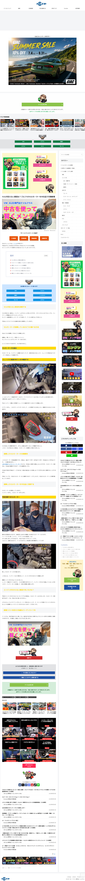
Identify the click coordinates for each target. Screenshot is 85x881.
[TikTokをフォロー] (35, 785)
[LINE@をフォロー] (38, 785)
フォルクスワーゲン (32, 697)
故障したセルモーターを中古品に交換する (20, 268)
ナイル (15, 243)
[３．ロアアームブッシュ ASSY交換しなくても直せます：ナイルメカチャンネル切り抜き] (47, 729)
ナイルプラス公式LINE (72, 580)
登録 (72, 419)
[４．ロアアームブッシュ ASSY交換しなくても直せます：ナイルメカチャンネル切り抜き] (11, 751)
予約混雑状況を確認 (72, 587)
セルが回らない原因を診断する (18, 260)
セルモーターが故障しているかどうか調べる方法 (22, 262)
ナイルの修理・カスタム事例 (21, 697)
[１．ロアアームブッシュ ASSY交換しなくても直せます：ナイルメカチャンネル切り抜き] (11, 729)
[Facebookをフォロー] (26, 785)
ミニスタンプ (42, 165)
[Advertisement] (42, 20)
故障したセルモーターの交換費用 (18, 265)
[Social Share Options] (3, 738)
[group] (7, 125)
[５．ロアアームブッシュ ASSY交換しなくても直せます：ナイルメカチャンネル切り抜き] (29, 751)
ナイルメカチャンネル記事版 (9, 697)
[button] (82, 125)
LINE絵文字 (42, 180)
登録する (29, 658)
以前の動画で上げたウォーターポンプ (11, 464)
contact (74, 877)
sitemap (69, 877)
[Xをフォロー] (23, 785)
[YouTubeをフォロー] (32, 785)
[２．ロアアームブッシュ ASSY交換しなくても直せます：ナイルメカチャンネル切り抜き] (29, 729)
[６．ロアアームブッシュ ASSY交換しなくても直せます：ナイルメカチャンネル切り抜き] (47, 751)
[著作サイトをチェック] (20, 785)
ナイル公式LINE (42, 104)
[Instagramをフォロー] (29, 785)
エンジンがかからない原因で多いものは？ (20, 270)
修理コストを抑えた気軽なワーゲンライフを (21, 273)
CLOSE (46, 255)
